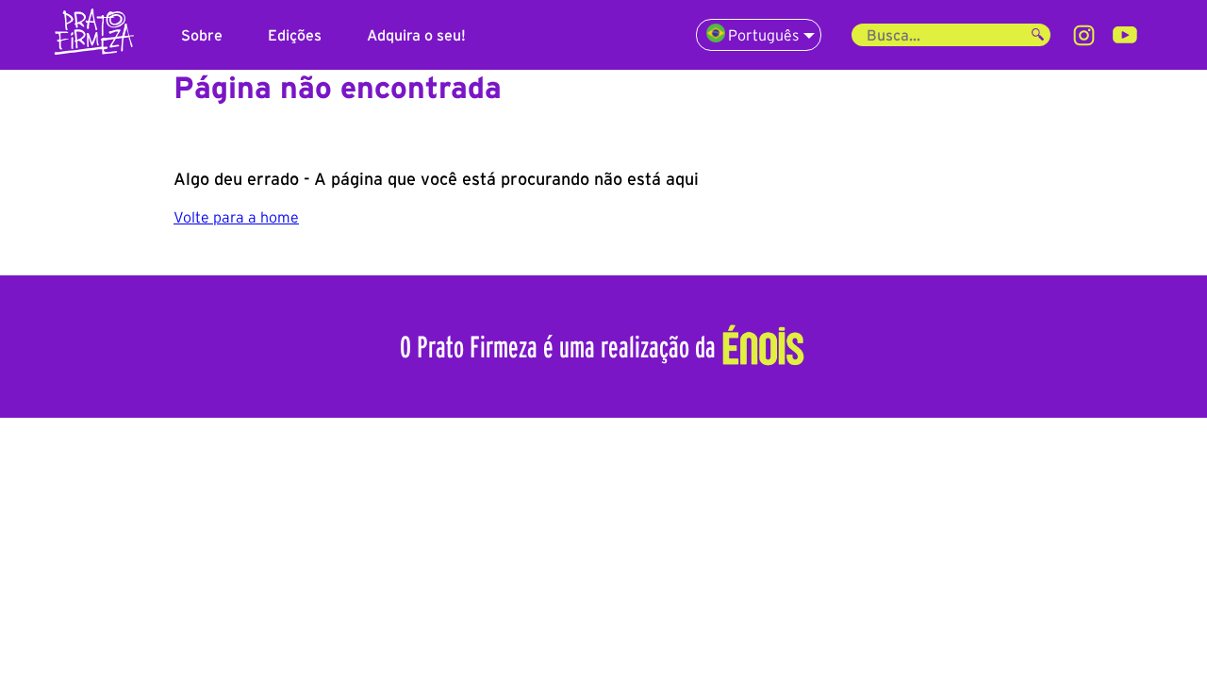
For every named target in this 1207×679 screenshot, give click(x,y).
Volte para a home (236, 216)
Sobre (202, 34)
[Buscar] (1038, 35)
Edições (295, 34)
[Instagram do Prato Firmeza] (1084, 35)
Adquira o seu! (416, 34)
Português (763, 34)
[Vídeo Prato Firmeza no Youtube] (1125, 35)
